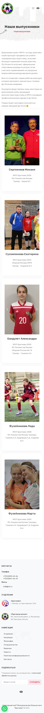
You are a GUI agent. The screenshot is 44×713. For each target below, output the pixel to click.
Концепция (8, 637)
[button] (7, 140)
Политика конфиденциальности (17, 656)
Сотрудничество (10, 645)
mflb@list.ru (7, 587)
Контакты (8, 659)
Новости (7, 652)
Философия (8, 641)
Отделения (8, 634)
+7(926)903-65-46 (10, 576)
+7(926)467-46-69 (10, 579)
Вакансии (8, 648)
